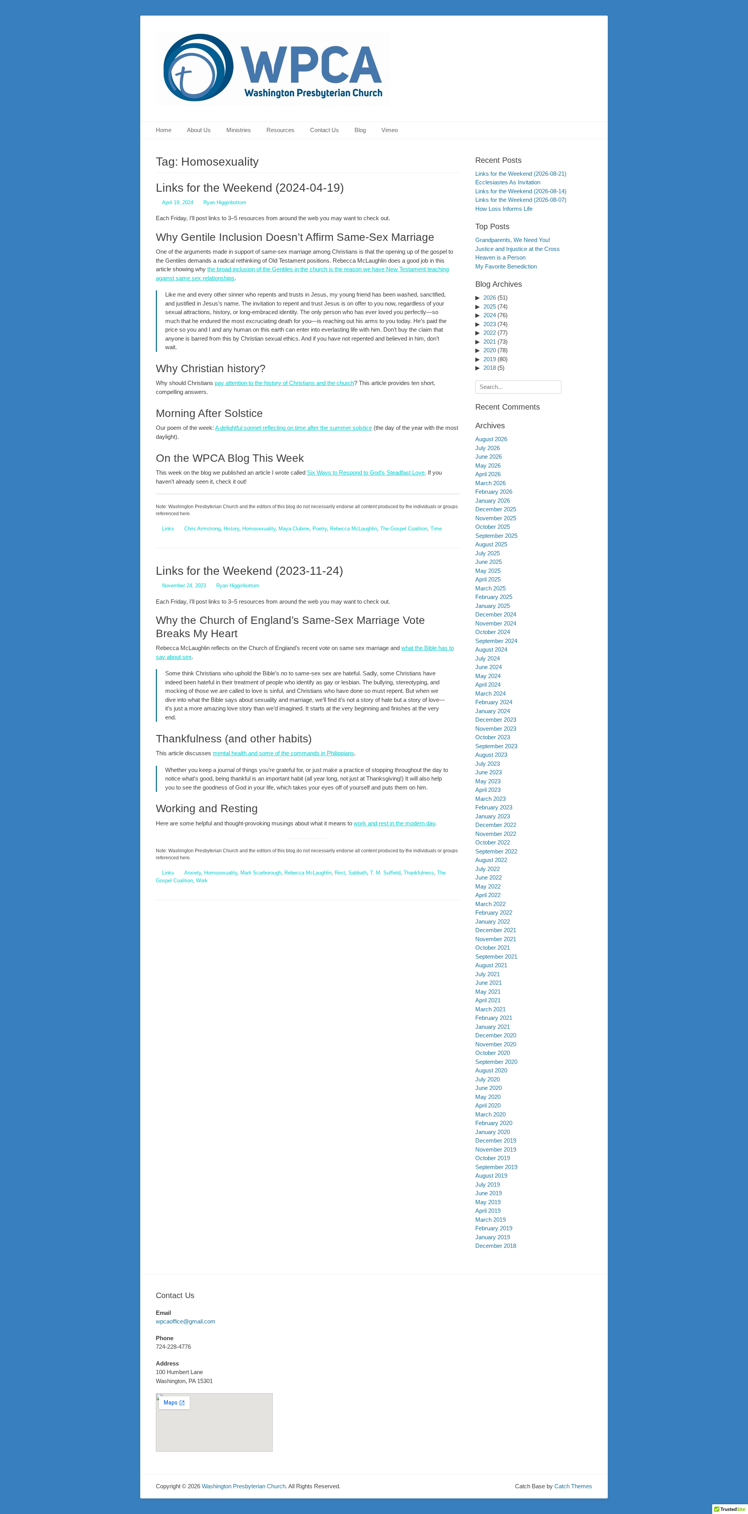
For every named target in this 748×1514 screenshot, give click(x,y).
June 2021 (488, 982)
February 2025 (493, 597)
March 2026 (490, 483)
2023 (489, 324)
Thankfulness (419, 873)
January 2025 (492, 605)
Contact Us (324, 130)
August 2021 (491, 965)
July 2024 (487, 658)
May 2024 (488, 676)
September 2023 (496, 746)
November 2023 (495, 728)
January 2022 (492, 921)
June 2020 (488, 1088)
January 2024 (492, 711)
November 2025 (495, 518)
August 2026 (491, 439)
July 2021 (487, 974)
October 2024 (492, 632)
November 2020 (495, 1044)
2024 (489, 315)
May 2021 (488, 991)
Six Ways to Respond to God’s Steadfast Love (366, 472)
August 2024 (491, 649)
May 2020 (488, 1097)
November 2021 (495, 939)
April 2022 (488, 895)
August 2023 (491, 754)
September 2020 (496, 1061)
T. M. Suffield (385, 873)
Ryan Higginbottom (224, 202)
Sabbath (357, 873)
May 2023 (488, 781)
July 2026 (487, 448)
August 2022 (491, 860)
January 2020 (492, 1132)
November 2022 (495, 833)
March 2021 (490, 1009)
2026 (489, 297)
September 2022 (496, 851)
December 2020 (495, 1035)
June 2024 (488, 667)
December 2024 (495, 614)
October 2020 (492, 1052)
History (231, 529)
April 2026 (488, 474)
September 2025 (496, 535)
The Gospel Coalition (403, 529)
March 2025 (490, 588)
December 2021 (495, 930)
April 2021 (488, 1000)
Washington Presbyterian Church (244, 1486)
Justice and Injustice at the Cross (517, 249)
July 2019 (487, 1184)
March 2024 (490, 693)
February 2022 (493, 912)
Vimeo (389, 130)
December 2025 (495, 509)
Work (202, 880)
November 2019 (495, 1149)
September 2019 (496, 1167)
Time (436, 529)
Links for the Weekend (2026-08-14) (520, 191)
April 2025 (488, 579)
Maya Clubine (294, 529)
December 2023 (495, 719)
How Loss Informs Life (504, 208)
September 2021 (496, 956)
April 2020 (488, 1105)
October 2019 (492, 1158)
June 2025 (488, 561)
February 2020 (493, 1123)
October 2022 (492, 842)
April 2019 (488, 1210)
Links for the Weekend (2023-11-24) (249, 570)
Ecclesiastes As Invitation (507, 182)
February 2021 (493, 1017)
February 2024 (493, 702)
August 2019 (491, 1175)
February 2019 (493, 1228)
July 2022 (487, 869)
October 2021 (492, 947)
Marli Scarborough (260, 873)
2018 (489, 367)
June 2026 (488, 456)
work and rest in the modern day (394, 823)
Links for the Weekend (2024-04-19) (250, 187)
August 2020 (491, 1070)
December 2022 (495, 824)
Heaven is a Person (500, 257)
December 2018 (495, 1245)
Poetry (319, 529)
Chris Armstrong (202, 529)
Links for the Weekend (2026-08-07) (520, 199)
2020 (489, 350)
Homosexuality (258, 529)
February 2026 (493, 491)
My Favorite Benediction (506, 266)
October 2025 (492, 526)
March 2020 (490, 1114)
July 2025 (487, 553)
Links (168, 529)
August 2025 (491, 544)
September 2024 (496, 641)
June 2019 (488, 1193)
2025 (489, 306)
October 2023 (492, 737)
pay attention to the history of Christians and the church (284, 383)
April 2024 (488, 684)
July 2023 (487, 763)
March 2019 (490, 1219)
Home (163, 130)
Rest (340, 873)
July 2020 (487, 1079)
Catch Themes (573, 1486)
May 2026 (488, 465)
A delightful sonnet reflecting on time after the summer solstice (293, 427)
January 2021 (492, 1026)
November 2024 (495, 623)
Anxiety (192, 873)
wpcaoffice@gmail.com (185, 1321)
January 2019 (492, 1237)
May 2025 (488, 570)
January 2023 (492, 816)
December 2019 (495, 1140)
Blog (360, 130)
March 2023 (490, 798)
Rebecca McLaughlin (353, 529)
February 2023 (493, 807)
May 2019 (488, 1202)
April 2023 (488, 789)
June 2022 (488, 877)
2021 (489, 341)
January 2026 (492, 500)
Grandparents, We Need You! (512, 240)
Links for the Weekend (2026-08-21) (520, 173)
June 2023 (488, 772)
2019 (489, 359)
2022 (489, 332)
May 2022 (488, 886)
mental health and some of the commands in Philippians (283, 753)
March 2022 (490, 904)
